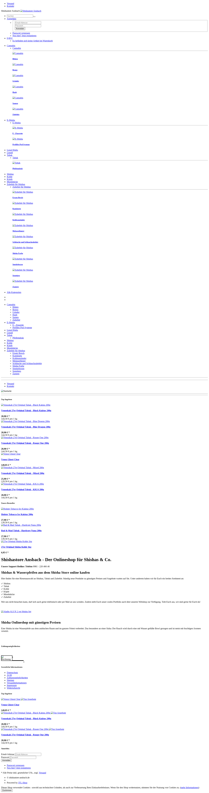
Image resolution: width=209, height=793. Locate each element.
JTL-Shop (22, 782)
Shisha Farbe (18, 366)
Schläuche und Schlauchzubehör (27, 363)
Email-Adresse (7, 754)
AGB (9, 675)
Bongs (15, 309)
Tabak (9, 155)
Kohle (9, 176)
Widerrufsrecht (13, 688)
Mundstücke (12, 182)
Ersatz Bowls (18, 353)
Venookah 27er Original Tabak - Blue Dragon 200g (25, 427)
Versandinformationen (17, 683)
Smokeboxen (18, 368)
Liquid (10, 152)
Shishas (10, 174)
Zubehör (16, 320)
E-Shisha (11, 120)
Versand (10, 3)
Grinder (16, 312)
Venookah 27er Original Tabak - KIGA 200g (22, 489)
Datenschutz (12, 672)
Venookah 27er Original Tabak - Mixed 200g (22, 473)
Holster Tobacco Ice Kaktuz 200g (17, 514)
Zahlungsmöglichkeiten (17, 677)
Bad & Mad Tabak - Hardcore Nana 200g (21, 530)
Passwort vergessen (21, 33)
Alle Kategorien (14, 292)
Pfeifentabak (18, 338)
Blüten (15, 307)
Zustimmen (7, 790)
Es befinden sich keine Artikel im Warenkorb (33, 41)
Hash (15, 315)
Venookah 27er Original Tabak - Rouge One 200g (25, 443)
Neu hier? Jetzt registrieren (24, 35)
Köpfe (10, 179)
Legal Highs (12, 150)
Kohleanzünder (19, 358)
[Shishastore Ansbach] (30, 11)
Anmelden (20, 29)
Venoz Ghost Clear (10, 459)
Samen (16, 317)
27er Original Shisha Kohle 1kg (16, 547)
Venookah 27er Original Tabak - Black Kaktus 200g (26, 410)
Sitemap (10, 680)
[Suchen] (34, 16)
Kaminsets (17, 356)
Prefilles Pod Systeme (22, 327)
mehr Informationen (189, 787)
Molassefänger (19, 361)
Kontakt (10, 6)
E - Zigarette (18, 325)
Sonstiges (17, 371)
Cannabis (11, 45)
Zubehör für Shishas (16, 184)
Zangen (16, 373)
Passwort (5, 757)
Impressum (12, 685)
